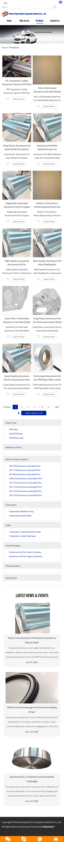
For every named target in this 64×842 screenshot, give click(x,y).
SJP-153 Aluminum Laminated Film (25, 495)
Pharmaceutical (13, 566)
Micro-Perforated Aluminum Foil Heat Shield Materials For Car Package (47, 89)
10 (42, 407)
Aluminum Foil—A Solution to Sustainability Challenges (32, 779)
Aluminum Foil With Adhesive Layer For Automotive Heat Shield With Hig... (47, 147)
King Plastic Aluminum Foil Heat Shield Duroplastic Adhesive (17, 147)
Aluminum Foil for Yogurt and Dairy (26, 556)
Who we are (24, 20)
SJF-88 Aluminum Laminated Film (24, 474)
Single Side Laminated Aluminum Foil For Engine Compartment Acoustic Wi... (16, 205)
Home (9, 20)
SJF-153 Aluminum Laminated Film (25, 491)
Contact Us (55, 20)
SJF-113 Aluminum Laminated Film (25, 482)
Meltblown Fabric (14, 447)
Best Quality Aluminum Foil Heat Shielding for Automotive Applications (47, 262)
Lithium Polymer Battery (17, 459)
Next (57, 407)
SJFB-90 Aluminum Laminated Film (25, 478)
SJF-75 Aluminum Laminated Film (24, 470)
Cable (8, 525)
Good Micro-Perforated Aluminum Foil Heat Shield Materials (16, 320)
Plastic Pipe (11, 423)
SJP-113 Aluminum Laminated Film (25, 487)
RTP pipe (13, 429)
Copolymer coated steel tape (22, 536)
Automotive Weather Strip (21, 511)
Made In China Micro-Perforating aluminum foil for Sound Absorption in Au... (47, 205)
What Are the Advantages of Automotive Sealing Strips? (32, 709)
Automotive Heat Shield (20, 515)
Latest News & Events (32, 595)
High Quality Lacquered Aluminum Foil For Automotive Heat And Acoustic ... (17, 262)
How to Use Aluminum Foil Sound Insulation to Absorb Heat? (32, 640)
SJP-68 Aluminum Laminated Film (25, 466)
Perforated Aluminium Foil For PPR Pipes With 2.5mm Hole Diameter (47, 378)
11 (49, 407)
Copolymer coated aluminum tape (25, 531)
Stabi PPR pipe (16, 433)
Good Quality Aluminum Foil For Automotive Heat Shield (17, 378)
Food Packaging (13, 545)
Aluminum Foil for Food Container (25, 552)
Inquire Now (19, 99)
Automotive (11, 505)
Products (39, 20)
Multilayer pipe (16, 437)
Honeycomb (11, 578)
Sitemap (26, 826)
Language (12, 3)
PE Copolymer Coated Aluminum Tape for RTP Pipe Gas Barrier (16, 82)
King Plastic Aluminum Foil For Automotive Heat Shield (47, 320)
